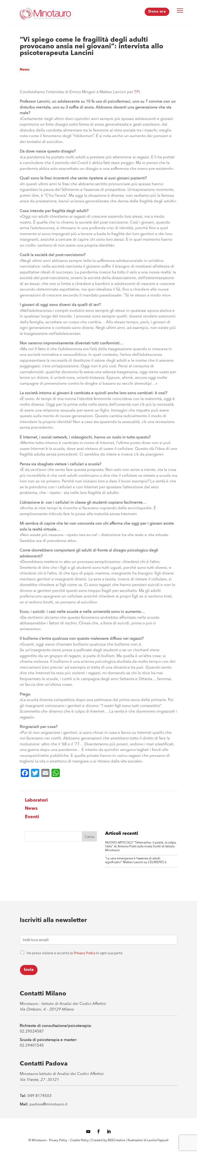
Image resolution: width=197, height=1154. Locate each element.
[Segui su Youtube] (88, 1131)
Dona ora (157, 11)
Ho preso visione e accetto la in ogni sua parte (75, 953)
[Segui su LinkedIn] (109, 1131)
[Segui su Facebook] (98, 1131)
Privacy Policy (84, 953)
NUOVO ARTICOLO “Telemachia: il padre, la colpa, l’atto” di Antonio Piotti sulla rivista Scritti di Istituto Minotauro (140, 846)
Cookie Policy (80, 1140)
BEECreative (116, 1140)
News (24, 69)
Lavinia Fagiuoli (158, 1140)
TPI (137, 92)
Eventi (32, 817)
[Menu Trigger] (180, 10)
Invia (29, 970)
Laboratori (36, 800)
